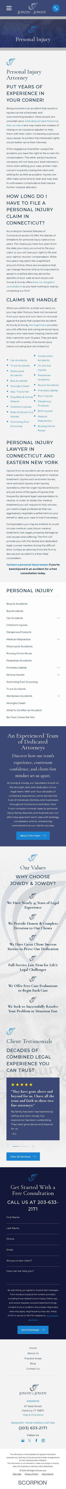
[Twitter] (29, 1440)
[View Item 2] (20, 1146)
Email (9, 1250)
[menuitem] (33, 603)
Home (33, 1348)
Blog (33, 1363)
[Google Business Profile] (23, 1440)
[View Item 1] (15, 1146)
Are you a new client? (19, 1260)
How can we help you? (20, 1271)
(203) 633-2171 (33, 1428)
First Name (12, 1217)
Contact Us (32, 1368)
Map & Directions (33, 1414)
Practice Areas (32, 1358)
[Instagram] (43, 1440)
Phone (10, 1239)
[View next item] (33, 1146)
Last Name (12, 1228)
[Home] (32, 8)
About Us (33, 1353)
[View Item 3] (25, 1146)
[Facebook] (36, 1440)
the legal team (38, 325)
